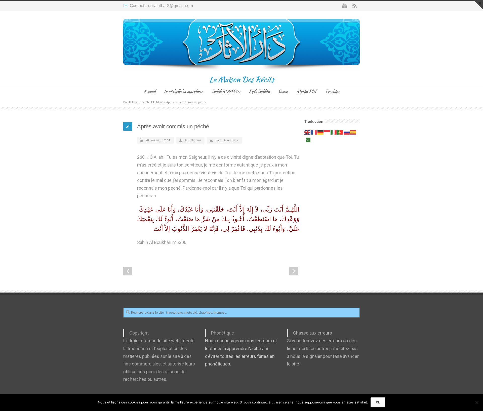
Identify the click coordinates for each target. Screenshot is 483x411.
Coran (283, 91)
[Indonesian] (327, 132)
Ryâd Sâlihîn (259, 91)
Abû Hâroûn (193, 140)
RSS (355, 6)
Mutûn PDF (307, 91)
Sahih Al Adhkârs (226, 91)
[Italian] (334, 132)
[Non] (476, 402)
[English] (307, 132)
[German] (320, 132)
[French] (314, 132)
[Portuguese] (340, 132)
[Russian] (347, 132)
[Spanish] (353, 132)
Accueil (149, 91)
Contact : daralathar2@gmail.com (161, 5)
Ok (378, 402)
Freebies (332, 91)
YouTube (345, 6)
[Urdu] (307, 139)
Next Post (293, 271)
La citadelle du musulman (183, 91)
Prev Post (127, 271)
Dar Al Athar (131, 102)
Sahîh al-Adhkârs (152, 102)
